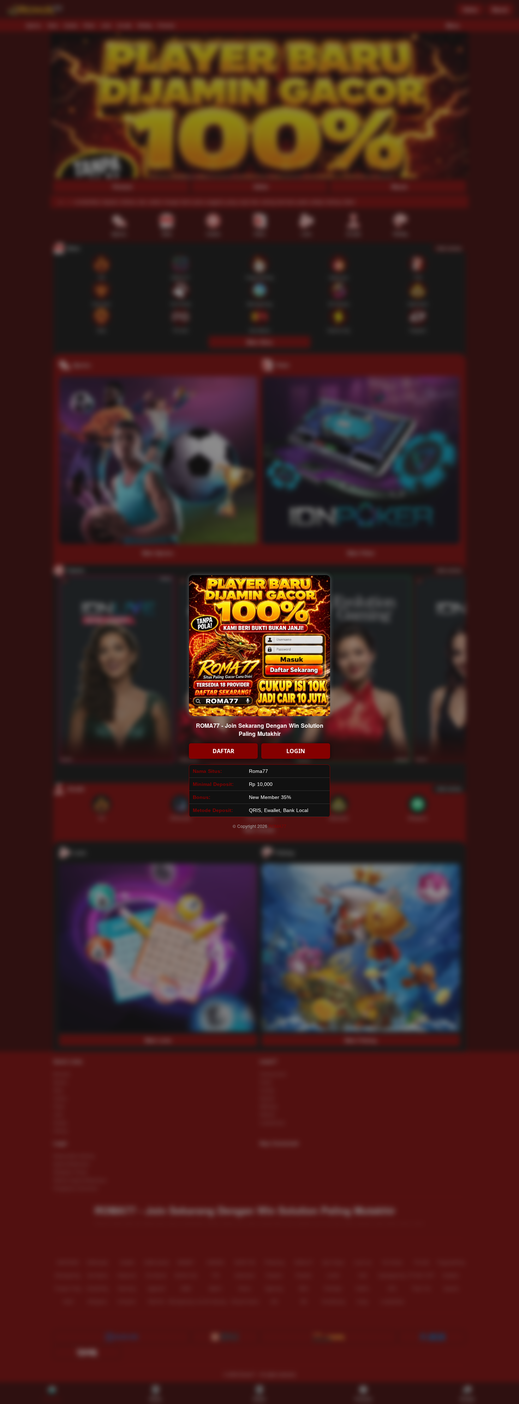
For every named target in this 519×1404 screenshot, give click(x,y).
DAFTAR (223, 751)
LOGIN (295, 751)
